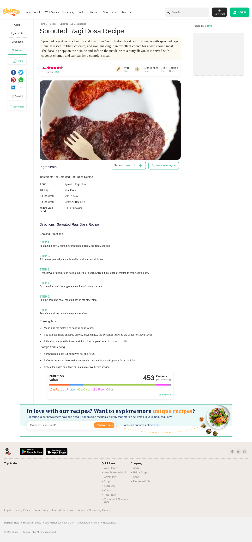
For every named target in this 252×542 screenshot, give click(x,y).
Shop (106, 12)
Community (68, 12)
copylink (19, 96)
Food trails (110, 494)
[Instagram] (244, 451)
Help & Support (141, 472)
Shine (96, 522)
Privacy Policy (22, 510)
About (136, 468)
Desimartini (84, 522)
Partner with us (141, 481)
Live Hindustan (53, 522)
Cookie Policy (40, 510)
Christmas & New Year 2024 (116, 501)
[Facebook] (232, 451)
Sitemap (80, 510)
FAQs (136, 476)
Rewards (95, 12)
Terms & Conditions (62, 510)
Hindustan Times (32, 522)
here (156, 425)
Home (28, 12)
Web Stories (52, 12)
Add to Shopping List (166, 165)
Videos (115, 12)
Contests (82, 12)
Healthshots (109, 522)
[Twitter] (238, 451)
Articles (38, 12)
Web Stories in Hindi (115, 472)
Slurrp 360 (109, 485)
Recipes (52, 24)
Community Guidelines (101, 510)
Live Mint (69, 522)
